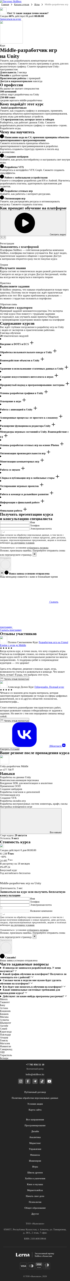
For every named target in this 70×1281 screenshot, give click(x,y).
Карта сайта (35, 1109)
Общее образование (35, 1208)
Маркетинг (35, 1143)
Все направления (35, 1119)
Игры (37, 4)
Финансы (35, 1155)
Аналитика (35, 1137)
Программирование (35, 1125)
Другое (35, 1213)
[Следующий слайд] (4, 237)
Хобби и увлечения (35, 1178)
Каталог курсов (21, 4)
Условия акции (35, 1104)
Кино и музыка (35, 1184)
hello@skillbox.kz (35, 1074)
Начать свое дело (35, 1196)
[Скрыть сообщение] (2, 573)
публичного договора (37, 548)
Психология (35, 1202)
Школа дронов (35, 1172)
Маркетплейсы (35, 1190)
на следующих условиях (23, 543)
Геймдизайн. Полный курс (49, 687)
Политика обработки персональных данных (35, 1098)
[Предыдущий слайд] (1, 237)
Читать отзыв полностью (16, 679)
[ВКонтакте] (63, 746)
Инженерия (35, 1160)
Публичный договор (35, 1092)
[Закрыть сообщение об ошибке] (34, 554)
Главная (5, 4)
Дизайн (35, 1131)
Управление (35, 1149)
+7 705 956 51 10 (35, 1064)
